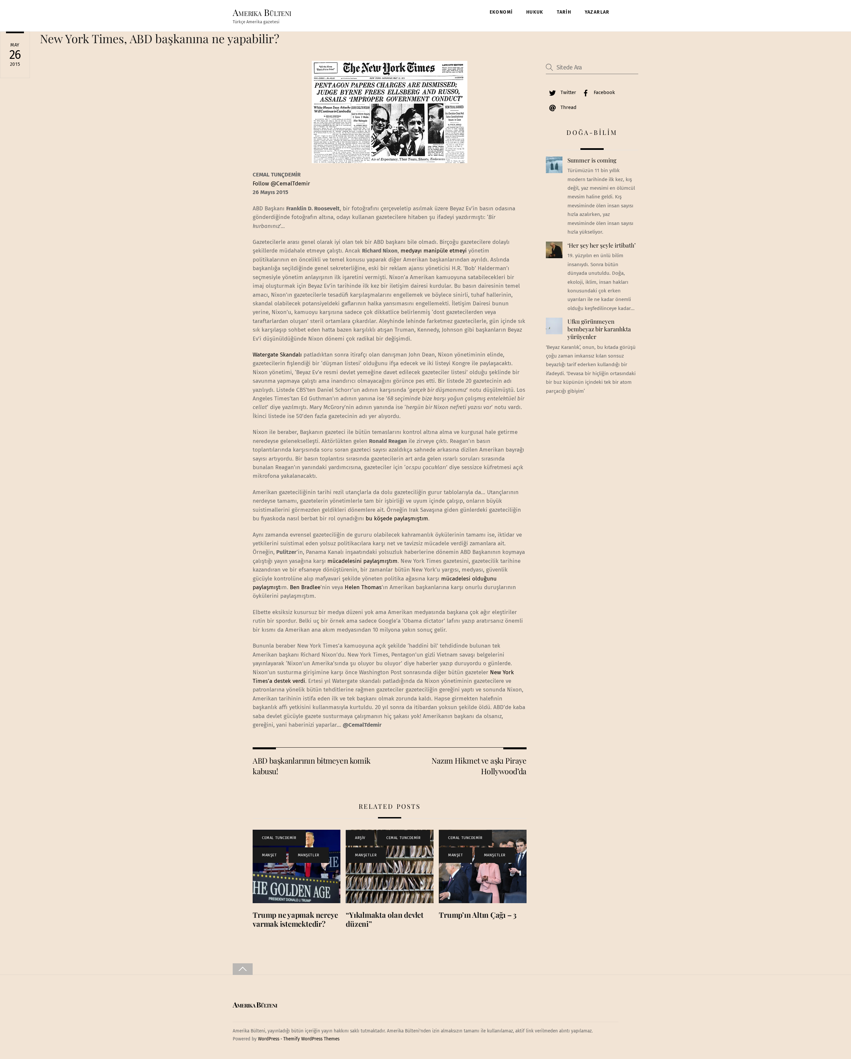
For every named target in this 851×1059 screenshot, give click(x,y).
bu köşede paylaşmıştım (397, 518)
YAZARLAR (597, 12)
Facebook (603, 92)
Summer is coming (591, 160)
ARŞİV (360, 838)
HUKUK (535, 12)
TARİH (564, 12)
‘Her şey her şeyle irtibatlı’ (601, 245)
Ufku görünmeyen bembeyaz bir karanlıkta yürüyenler (599, 329)
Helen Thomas (363, 587)
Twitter (567, 92)
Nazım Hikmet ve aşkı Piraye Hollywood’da (478, 765)
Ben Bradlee (305, 587)
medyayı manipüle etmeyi (434, 250)
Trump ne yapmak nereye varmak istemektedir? (295, 919)
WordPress (268, 1039)
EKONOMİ (501, 12)
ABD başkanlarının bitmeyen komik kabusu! (311, 765)
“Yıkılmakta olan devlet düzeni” (385, 919)
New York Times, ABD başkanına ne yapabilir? (159, 38)
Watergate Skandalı (278, 354)
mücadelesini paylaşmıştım (362, 561)
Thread (567, 107)
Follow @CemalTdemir (281, 183)
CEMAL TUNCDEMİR (279, 838)
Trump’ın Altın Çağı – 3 (478, 915)
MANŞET (269, 855)
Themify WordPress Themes (311, 1039)
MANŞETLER (308, 855)
